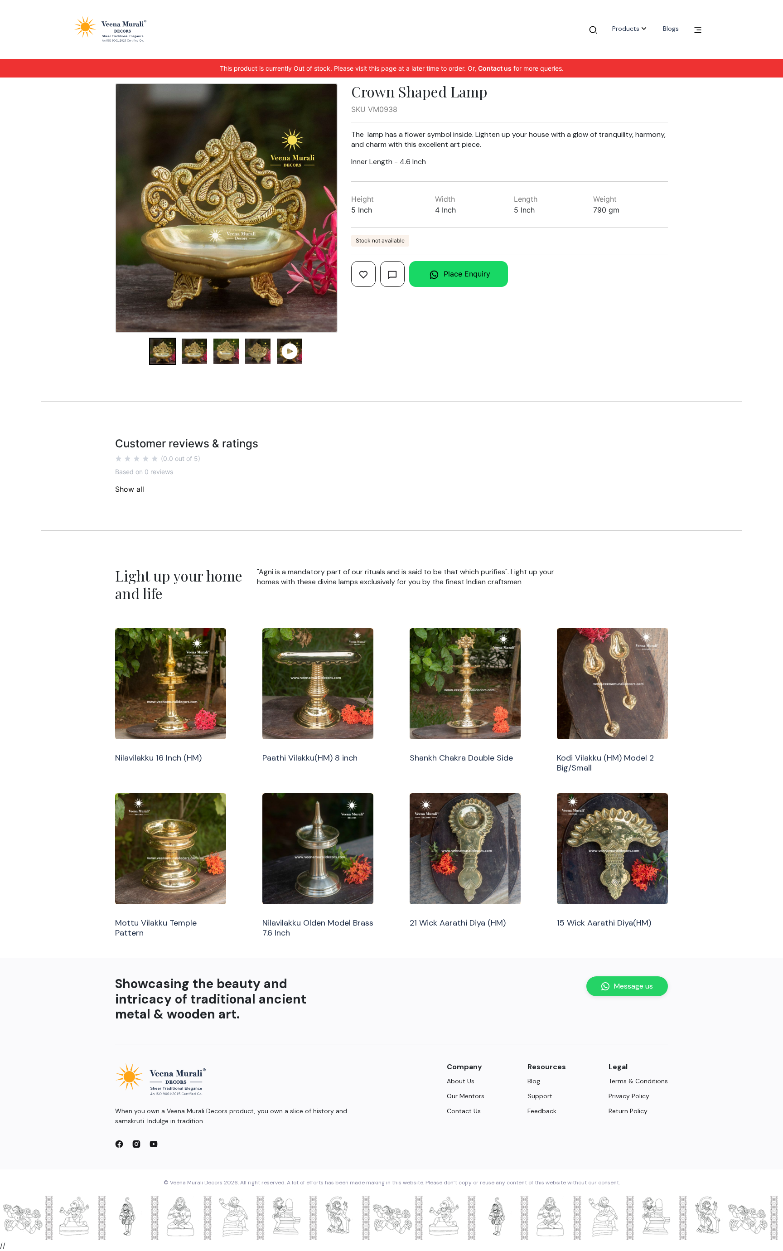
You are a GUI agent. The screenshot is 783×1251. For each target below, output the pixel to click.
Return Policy (628, 1111)
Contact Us (464, 1111)
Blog (533, 1081)
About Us (460, 1081)
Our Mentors (465, 1096)
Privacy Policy (629, 1096)
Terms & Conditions (638, 1081)
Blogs (671, 28)
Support (539, 1096)
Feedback (541, 1111)
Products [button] (625, 28)
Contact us (495, 68)
